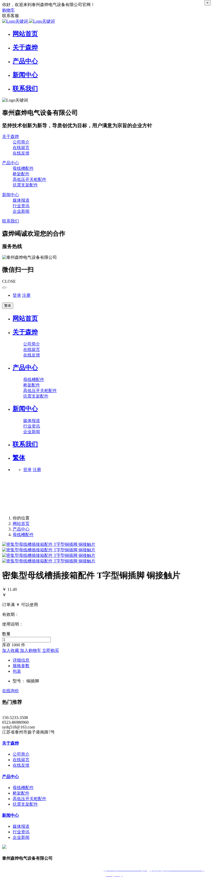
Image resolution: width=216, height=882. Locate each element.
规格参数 (21, 665)
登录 (17, 295)
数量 (6, 634)
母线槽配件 (23, 534)
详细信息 (21, 660)
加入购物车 (30, 650)
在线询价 (10, 690)
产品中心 (21, 529)
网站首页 (25, 318)
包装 (17, 671)
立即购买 (50, 650)
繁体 (7, 306)
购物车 (8, 10)
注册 (26, 295)
